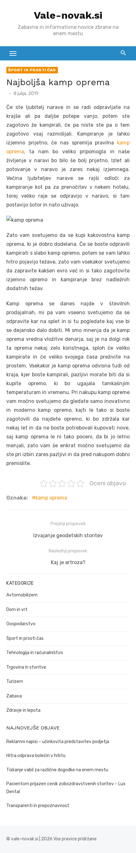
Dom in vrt (17, 609)
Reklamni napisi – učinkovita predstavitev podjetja (57, 741)
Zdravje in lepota (23, 710)
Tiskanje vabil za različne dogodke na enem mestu (57, 770)
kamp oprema (51, 498)
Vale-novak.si (68, 15)
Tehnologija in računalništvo (34, 652)
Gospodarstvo (20, 624)
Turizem (14, 681)
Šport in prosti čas (32, 70)
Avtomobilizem (22, 595)
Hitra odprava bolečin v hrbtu (35, 755)
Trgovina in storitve (26, 667)
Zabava (14, 696)
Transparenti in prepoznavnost (37, 805)
